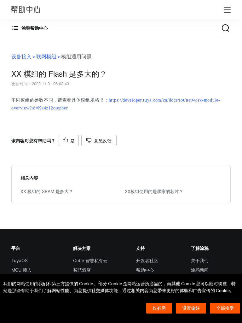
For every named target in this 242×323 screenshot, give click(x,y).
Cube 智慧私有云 (90, 260)
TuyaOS (19, 260)
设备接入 (21, 56)
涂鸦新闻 (200, 270)
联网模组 (46, 56)
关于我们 (200, 260)
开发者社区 (147, 260)
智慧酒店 (82, 270)
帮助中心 (145, 270)
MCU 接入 (21, 270)
